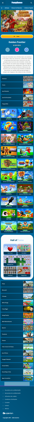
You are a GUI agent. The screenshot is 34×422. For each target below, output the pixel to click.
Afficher (7, 408)
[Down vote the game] (17, 50)
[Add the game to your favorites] (30, 13)
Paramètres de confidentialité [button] (12, 390)
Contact (7, 405)
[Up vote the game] (26, 50)
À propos (7, 402)
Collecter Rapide (28, 8)
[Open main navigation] (3, 3)
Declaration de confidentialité (12, 393)
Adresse (7, 8)
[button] (31, 3)
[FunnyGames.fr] (2, 8)
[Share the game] (7, 50)
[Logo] (17, 3)
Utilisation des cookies (11, 396)
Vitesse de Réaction (16, 8)
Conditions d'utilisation (11, 399)
